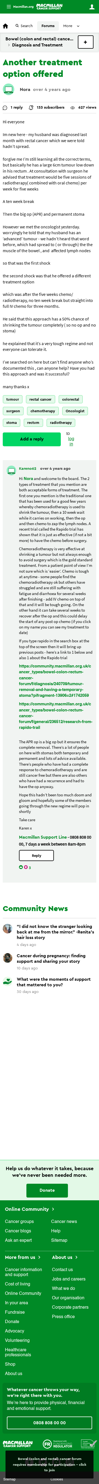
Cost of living (17, 1284)
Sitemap (59, 1240)
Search (27, 26)
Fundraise (15, 1312)
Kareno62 (28, 469)
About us (13, 1374)
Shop (10, 1364)
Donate (47, 1190)
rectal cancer (40, 399)
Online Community (27, 1209)
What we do (63, 1289)
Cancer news (64, 1222)
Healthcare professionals (18, 1352)
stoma (11, 422)
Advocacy (14, 1331)
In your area (16, 1303)
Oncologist (75, 411)
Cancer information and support (23, 1272)
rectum (33, 422)
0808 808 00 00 (49, 1423)
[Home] (49, 7)
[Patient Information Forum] (89, 1443)
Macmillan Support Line (43, 837)
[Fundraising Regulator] (57, 1443)
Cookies (57, 1479)
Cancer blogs (18, 1231)
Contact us (62, 1270)
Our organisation (68, 1298)
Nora (25, 89)
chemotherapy (43, 411)
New (86, 42)
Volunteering (17, 1341)
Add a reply (32, 439)
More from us (21, 1257)
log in (71, 442)
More (18, 7)
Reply (36, 855)
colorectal (70, 399)
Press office (63, 1317)
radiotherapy (61, 422)
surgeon (13, 411)
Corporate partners (70, 1307)
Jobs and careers (69, 1279)
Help (56, 1231)
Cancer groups (19, 1222)
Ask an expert (18, 1240)
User (92, 7)
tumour (12, 399)
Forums (48, 26)
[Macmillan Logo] (17, 1443)
